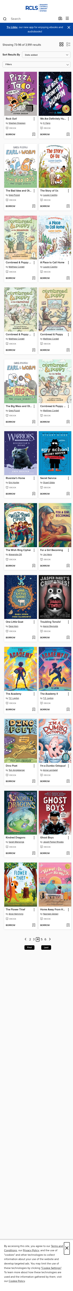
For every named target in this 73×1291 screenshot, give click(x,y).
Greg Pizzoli (14, 195)
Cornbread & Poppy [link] (51, 334)
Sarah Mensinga (16, 842)
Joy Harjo (47, 554)
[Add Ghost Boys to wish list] (68, 853)
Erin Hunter (14, 482)
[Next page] (50, 940)
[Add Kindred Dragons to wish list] (34, 853)
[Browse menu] (67, 18)
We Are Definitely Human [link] (53, 118)
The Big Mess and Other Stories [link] (19, 406)
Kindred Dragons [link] (15, 837)
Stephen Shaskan (17, 123)
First (29, 947)
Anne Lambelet (50, 770)
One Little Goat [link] (14, 622)
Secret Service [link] (48, 478)
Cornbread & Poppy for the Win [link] (53, 406)
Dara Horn (13, 626)
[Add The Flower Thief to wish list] (34, 925)
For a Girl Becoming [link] (51, 550)
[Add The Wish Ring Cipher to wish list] (34, 566)
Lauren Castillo (50, 195)
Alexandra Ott (15, 554)
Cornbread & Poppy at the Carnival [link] (19, 334)
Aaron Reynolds (50, 626)
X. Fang (46, 123)
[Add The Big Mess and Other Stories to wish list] (34, 422)
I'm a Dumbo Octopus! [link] (53, 765)
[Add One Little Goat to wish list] (34, 638)
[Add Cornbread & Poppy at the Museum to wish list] (34, 278)
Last (46, 947)
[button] (61, 45)
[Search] (5, 18)
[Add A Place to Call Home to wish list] (68, 278)
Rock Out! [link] (11, 118)
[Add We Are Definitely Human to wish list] (68, 134)
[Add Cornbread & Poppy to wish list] (68, 350)
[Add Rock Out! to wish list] (34, 134)
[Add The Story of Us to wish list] (68, 206)
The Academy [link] (13, 694)
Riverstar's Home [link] (15, 478)
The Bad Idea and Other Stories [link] (19, 190)
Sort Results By (11, 54)
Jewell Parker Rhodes (53, 842)
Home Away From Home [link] (53, 909)
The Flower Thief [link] (15, 909)
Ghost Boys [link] (47, 837)
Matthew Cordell (16, 267)
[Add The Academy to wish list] (34, 710)
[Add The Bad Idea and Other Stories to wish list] (34, 206)
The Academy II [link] (49, 694)
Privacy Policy (31, 1250)
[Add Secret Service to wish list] (68, 494)
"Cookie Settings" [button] (51, 1268)
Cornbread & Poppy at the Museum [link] (19, 262)
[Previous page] (26, 940)
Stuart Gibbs (49, 482)
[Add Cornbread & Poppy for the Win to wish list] (68, 422)
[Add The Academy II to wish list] (68, 710)
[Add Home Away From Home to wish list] (68, 925)
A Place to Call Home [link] (52, 262)
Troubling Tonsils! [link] (50, 622)
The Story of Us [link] (49, 190)
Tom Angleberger (17, 770)
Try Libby (12, 27)
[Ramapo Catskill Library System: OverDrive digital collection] (36, 7)
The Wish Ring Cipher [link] (18, 550)
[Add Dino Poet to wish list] (34, 781)
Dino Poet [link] (11, 765)
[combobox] (29, 19)
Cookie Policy (17, 1281)
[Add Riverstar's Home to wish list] (34, 494)
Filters (8, 64)
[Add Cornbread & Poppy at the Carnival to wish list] (34, 350)
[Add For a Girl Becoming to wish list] (68, 566)
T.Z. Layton (14, 698)
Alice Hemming (16, 914)
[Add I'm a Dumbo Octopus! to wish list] (68, 781)
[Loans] (60, 19)
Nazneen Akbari (50, 914)
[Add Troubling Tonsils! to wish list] (68, 638)
